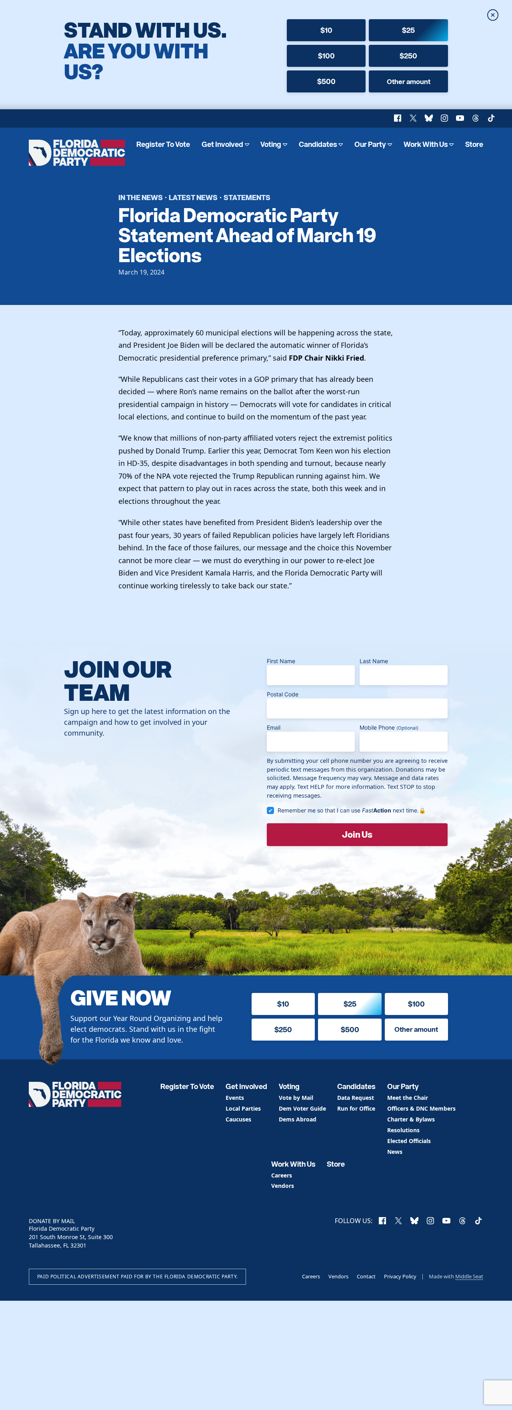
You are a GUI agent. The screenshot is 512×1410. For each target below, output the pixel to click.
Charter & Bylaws (411, 1119)
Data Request (355, 1098)
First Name (281, 661)
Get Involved (222, 144)
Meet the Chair (407, 1098)
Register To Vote (163, 144)
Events (235, 1098)
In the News (140, 197)
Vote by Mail (296, 1098)
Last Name (374, 661)
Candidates (318, 144)
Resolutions (403, 1130)
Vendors (282, 1186)
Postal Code (282, 694)
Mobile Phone (389, 727)
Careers (281, 1175)
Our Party (370, 144)
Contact (366, 1276)
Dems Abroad (297, 1119)
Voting (270, 144)
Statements (247, 197)
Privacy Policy (400, 1276)
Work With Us (426, 144)
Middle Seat (469, 1276)
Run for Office (356, 1108)
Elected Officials (409, 1141)
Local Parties (243, 1108)
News (394, 1152)
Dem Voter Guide (302, 1108)
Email (273, 727)
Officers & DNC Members (421, 1108)
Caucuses (238, 1119)
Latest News (193, 197)
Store (474, 144)
